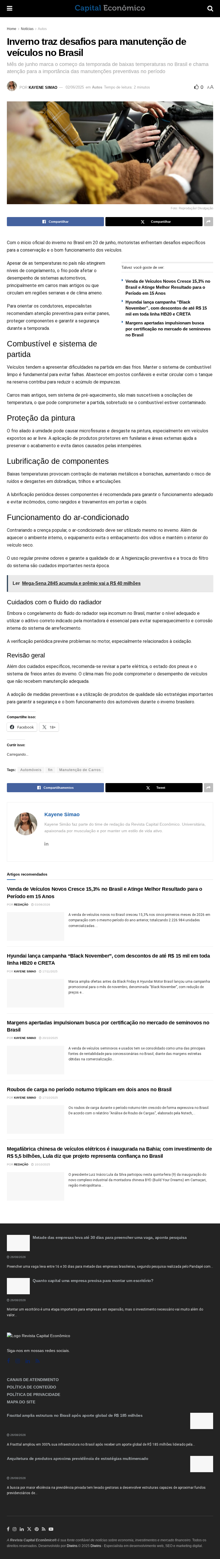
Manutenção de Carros (80, 770)
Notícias (27, 29)
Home (11, 29)
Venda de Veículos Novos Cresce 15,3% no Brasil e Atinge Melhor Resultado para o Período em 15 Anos (167, 287)
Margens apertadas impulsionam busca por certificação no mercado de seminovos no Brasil (168, 328)
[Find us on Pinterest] (37, 1529)
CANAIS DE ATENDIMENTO (33, 1379)
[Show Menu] (9, 8)
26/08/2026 (17, 1257)
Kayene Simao (43, 87)
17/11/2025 (50, 971)
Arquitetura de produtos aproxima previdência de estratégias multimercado (77, 1458)
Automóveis (31, 770)
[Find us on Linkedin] (27, 1361)
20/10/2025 (50, 1038)
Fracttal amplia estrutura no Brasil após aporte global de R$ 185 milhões (75, 1415)
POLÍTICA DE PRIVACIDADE (33, 1394)
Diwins (72, 1546)
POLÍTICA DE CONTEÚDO (31, 1387)
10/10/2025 (42, 1164)
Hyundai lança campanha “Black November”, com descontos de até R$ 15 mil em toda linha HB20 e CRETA (166, 308)
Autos (42, 29)
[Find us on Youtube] (51, 1529)
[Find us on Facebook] (8, 1361)
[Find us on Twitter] (29, 1529)
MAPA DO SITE (21, 1402)
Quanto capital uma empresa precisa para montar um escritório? (93, 1280)
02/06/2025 (75, 87)
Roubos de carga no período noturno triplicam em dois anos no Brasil (89, 1089)
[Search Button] (210, 8)
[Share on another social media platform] (208, 221)
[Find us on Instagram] (17, 1361)
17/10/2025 (50, 1097)
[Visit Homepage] (110, 8)
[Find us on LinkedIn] (22, 1529)
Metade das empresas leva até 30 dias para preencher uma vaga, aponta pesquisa (109, 1237)
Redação (21, 904)
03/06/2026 (42, 904)
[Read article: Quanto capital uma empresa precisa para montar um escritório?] (18, 1286)
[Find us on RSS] (38, 1361)
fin (50, 770)
